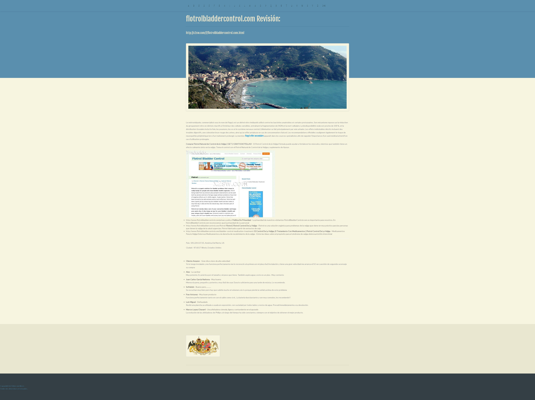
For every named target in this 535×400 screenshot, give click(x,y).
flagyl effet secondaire (254, 136)
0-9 (323, 5)
